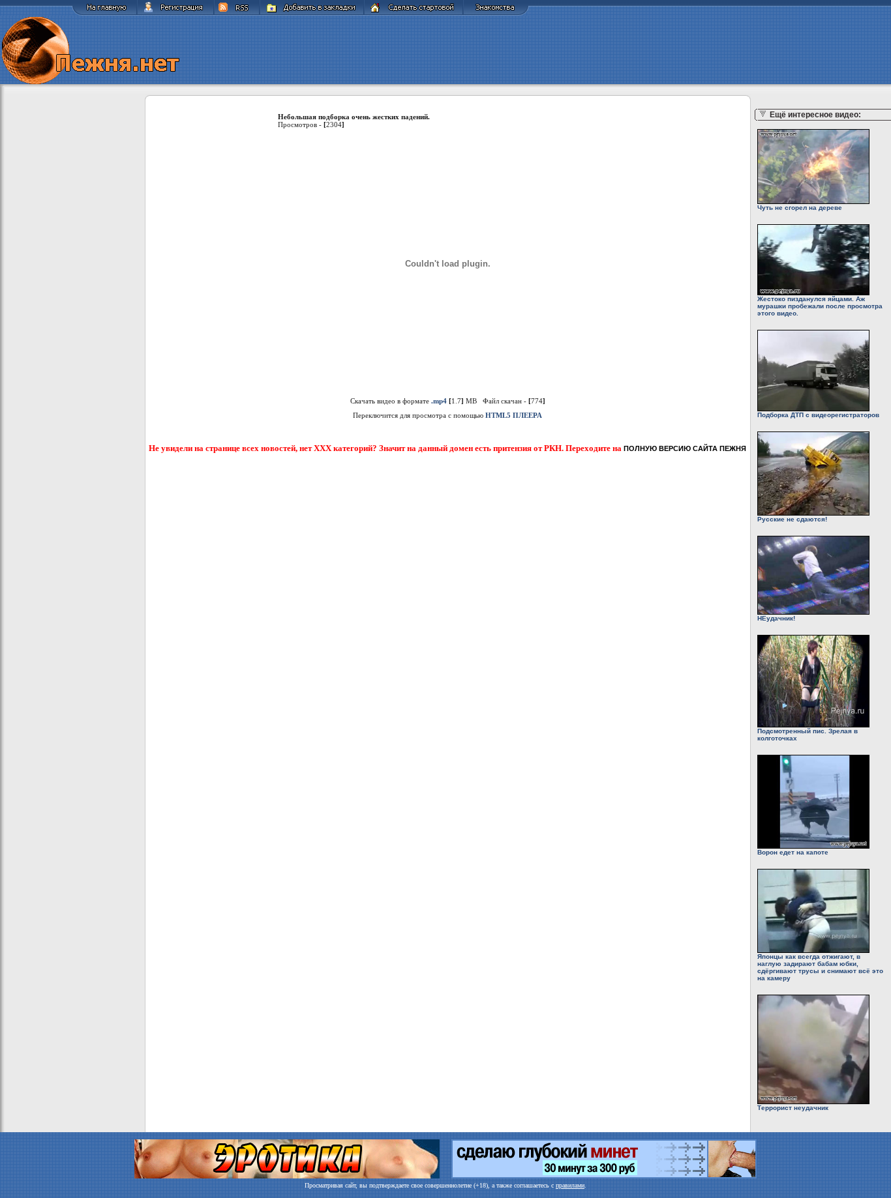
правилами (570, 1185)
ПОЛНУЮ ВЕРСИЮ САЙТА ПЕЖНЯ (685, 448)
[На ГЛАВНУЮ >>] (104, 13)
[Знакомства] (496, 13)
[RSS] (237, 13)
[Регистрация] (175, 13)
